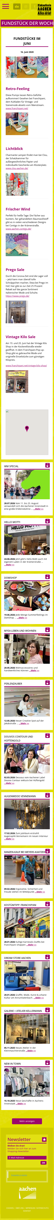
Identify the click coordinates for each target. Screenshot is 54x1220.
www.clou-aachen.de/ (17, 168)
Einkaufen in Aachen (19, 1175)
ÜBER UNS (19, 1208)
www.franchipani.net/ (17, 108)
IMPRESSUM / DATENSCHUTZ (37, 1208)
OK (43, 1162)
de (17, 6)
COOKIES (9, 1208)
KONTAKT (27, 1211)
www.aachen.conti (15, 228)
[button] (27, 429)
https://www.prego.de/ (17, 295)
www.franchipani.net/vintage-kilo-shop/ (26, 365)
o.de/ (28, 228)
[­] (5, 6)
